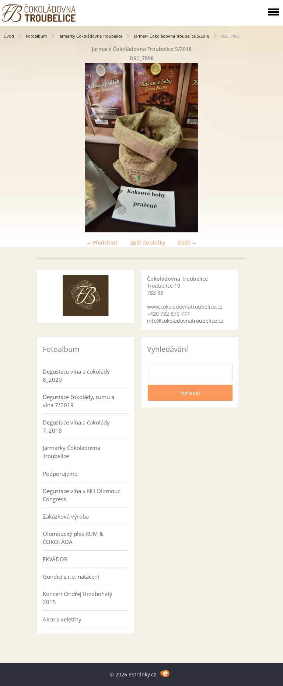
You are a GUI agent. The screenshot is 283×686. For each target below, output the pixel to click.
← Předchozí (101, 242)
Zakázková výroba (66, 516)
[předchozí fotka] (12, 147)
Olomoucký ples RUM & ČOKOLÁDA (73, 537)
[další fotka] (271, 147)
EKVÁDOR (55, 559)
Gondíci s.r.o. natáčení (71, 576)
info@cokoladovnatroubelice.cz (185, 320)
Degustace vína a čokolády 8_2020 (76, 375)
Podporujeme (60, 473)
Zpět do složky (147, 242)
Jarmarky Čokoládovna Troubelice (90, 36)
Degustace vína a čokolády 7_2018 (76, 426)
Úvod (9, 36)
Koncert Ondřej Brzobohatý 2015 (77, 598)
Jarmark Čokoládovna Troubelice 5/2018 (171, 36)
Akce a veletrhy (62, 619)
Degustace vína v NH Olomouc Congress (81, 495)
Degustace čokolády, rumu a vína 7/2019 (78, 401)
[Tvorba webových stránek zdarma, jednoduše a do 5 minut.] (165, 673)
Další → (187, 242)
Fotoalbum (36, 36)
